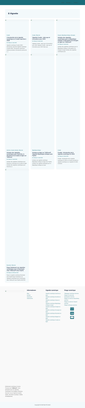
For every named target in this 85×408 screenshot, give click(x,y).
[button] (69, 2)
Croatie (8, 35)
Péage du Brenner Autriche (70, 305)
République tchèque (66, 35)
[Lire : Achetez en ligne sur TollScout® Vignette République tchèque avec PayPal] (42, 100)
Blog (28, 293)
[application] (71, 2)
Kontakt (29, 295)
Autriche (8, 150)
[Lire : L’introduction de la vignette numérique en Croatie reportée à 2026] (17, 26)
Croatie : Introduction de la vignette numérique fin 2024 (66, 153)
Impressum (29, 296)
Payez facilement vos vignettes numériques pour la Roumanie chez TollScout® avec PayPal (16, 269)
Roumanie (9, 265)
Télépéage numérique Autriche (71, 293)
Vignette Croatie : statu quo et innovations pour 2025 (41, 38)
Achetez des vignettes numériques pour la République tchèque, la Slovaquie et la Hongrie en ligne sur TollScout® (68, 40)
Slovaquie (73, 35)
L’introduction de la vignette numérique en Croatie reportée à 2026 (16, 39)
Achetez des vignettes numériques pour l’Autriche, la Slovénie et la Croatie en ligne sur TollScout (16, 155)
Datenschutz (30, 298)
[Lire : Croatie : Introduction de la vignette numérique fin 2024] (68, 100)
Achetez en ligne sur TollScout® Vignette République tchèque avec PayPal (42, 154)
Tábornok (38, 35)
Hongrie (59, 35)
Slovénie (16, 150)
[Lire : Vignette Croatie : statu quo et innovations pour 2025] (42, 26)
